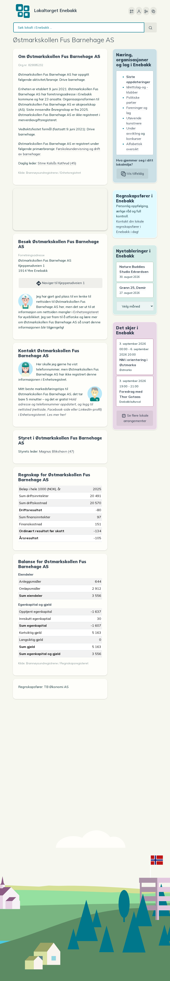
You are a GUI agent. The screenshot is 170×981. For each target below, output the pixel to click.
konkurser (133, 139)
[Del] (146, 11)
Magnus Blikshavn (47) (56, 451)
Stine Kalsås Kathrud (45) (57, 163)
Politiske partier (133, 100)
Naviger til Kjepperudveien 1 (63, 283)
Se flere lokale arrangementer (136, 418)
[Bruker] (139, 11)
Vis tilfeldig (135, 173)
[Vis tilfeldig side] (153, 11)
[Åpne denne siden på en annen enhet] (131, 11)
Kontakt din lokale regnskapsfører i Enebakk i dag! (130, 226)
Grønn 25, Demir (132, 288)
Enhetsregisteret (86, 312)
